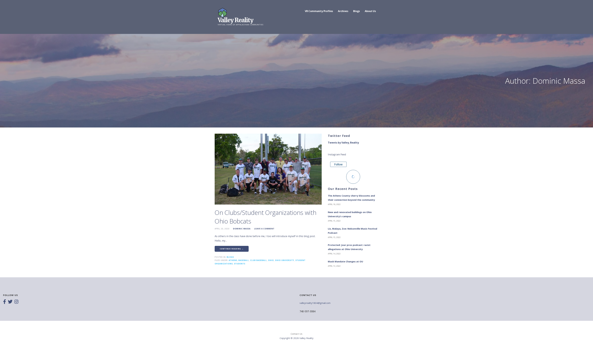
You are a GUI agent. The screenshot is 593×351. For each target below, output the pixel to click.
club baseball (258, 260)
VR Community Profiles (319, 11)
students (239, 263)
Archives (343, 11)
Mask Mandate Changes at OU (345, 261)
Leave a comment (264, 228)
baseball (243, 260)
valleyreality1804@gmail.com (315, 302)
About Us (370, 11)
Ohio (271, 260)
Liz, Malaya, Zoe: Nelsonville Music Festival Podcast (352, 230)
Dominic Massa (241, 228)
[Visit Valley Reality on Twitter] (10, 302)
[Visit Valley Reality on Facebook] (4, 302)
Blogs (356, 11)
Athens (233, 260)
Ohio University (284, 260)
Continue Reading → (232, 249)
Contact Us (296, 333)
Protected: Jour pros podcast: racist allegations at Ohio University (349, 247)
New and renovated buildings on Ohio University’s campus (350, 214)
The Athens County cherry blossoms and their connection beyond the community (351, 197)
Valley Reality (235, 20)
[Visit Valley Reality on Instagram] (16, 302)
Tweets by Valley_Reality (343, 142)
